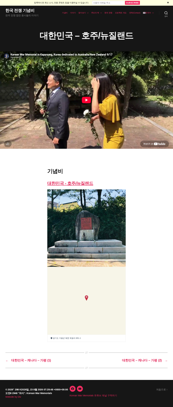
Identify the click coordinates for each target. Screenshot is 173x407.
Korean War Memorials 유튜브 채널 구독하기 (93, 395)
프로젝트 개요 (121, 13)
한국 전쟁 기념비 (19, 10)
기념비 (65, 13)
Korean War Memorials (39, 393)
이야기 (73, 13)
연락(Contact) (134, 13)
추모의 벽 (95, 13)
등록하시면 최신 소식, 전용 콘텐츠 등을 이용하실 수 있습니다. (61, 2)
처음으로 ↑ (162, 389)
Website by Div (13, 396)
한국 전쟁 (108, 13)
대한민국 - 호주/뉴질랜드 (70, 183)
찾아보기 (82, 13)
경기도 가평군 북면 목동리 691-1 (67, 338)
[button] (86, 298)
